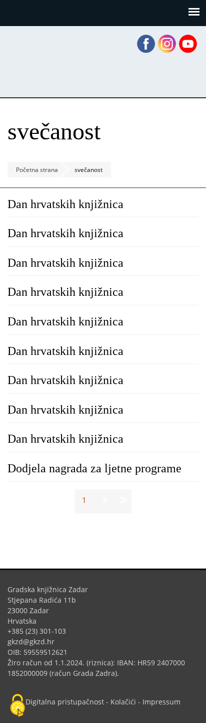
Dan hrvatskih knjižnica (66, 204)
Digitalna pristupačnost (65, 701)
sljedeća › (103, 499)
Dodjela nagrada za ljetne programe (95, 468)
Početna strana (37, 169)
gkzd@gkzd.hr (35, 641)
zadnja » (122, 499)
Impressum (161, 701)
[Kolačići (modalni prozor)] (17, 706)
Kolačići (123, 701)
